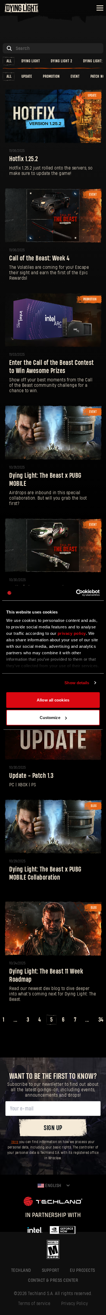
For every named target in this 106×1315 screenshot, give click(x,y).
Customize (50, 717)
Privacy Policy (74, 1303)
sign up (53, 1128)
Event (75, 76)
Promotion (51, 76)
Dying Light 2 (61, 61)
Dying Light (30, 61)
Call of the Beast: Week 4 (39, 258)
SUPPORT (50, 1270)
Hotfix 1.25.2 (23, 159)
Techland (21, 1270)
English (52, 1185)
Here (14, 1142)
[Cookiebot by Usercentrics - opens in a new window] (76, 593)
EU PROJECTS (82, 1270)
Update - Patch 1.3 (31, 775)
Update (26, 76)
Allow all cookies (53, 699)
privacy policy (72, 633)
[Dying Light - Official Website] (22, 11)
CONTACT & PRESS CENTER (53, 1280)
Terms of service (34, 1303)
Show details (76, 682)
